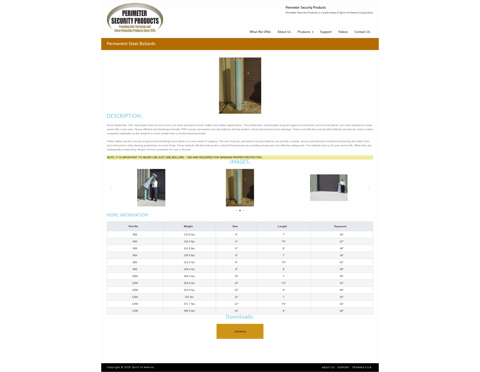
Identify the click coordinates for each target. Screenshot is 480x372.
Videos (343, 32)
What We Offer (260, 32)
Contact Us (362, 32)
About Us (284, 32)
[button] (111, 188)
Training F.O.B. (362, 367)
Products (304, 32)
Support (326, 32)
